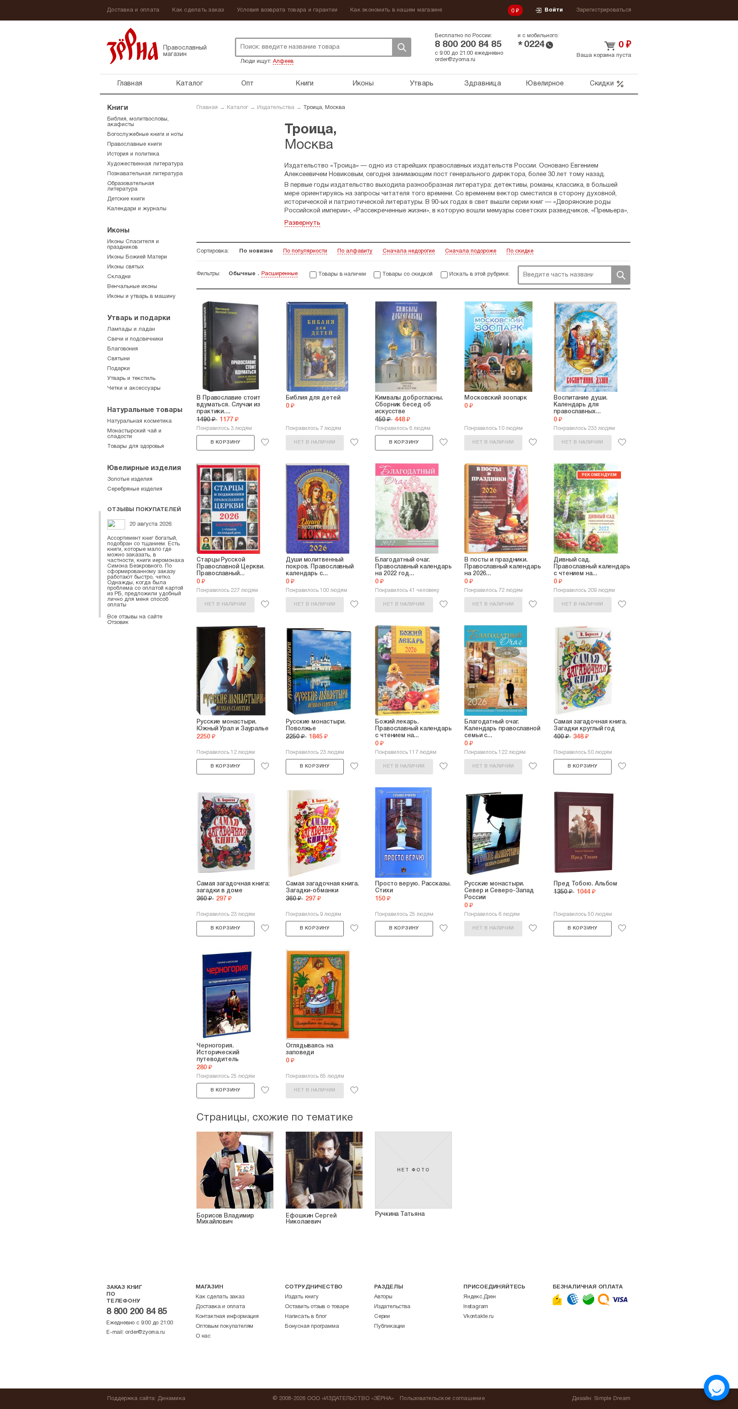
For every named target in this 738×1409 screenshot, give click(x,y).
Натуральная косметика (139, 421)
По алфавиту (354, 251)
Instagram (475, 1306)
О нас (203, 1336)
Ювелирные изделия (144, 468)
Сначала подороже (470, 251)
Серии (382, 1316)
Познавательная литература (145, 173)
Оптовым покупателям (224, 1326)
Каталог (189, 84)
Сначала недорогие (409, 251)
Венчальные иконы (132, 286)
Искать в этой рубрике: (479, 274)
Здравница (482, 84)
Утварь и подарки (138, 318)
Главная (129, 84)
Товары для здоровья (135, 446)
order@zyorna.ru (455, 59)
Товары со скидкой (407, 274)
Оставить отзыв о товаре (316, 1306)
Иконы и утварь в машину (141, 296)
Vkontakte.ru (478, 1316)
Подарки (118, 368)
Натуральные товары (144, 410)
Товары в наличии (342, 274)
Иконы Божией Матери (137, 257)
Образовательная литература (130, 186)
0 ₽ (515, 11)
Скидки (602, 84)
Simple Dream (612, 1398)
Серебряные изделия (134, 489)
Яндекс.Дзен (479, 1297)
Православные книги (134, 144)
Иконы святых (125, 267)
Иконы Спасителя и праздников (133, 244)
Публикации (389, 1326)
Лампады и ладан (131, 329)
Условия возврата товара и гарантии (287, 10)
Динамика (171, 1398)
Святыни (118, 359)
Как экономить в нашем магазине (396, 10)
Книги (304, 84)
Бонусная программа (312, 1326)
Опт (247, 84)
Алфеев (283, 61)
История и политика (133, 154)
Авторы (383, 1297)
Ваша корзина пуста (604, 55)
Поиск (401, 47)
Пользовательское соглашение (442, 1398)
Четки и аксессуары (134, 388)
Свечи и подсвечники (135, 339)
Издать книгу (302, 1297)
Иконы (363, 84)
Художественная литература (145, 164)
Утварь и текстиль (131, 378)
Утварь (422, 84)
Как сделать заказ (198, 10)
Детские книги (126, 199)
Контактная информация (227, 1316)
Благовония (122, 349)
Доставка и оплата (133, 10)
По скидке (520, 251)
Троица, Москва (324, 107)
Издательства (275, 107)
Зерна (132, 46)
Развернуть (302, 223)
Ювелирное (545, 84)
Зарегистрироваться (604, 10)
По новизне (256, 251)
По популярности (305, 251)
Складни (119, 276)
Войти (554, 10)
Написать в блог (306, 1316)
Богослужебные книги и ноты (145, 134)
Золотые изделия (129, 479)
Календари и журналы (137, 209)
